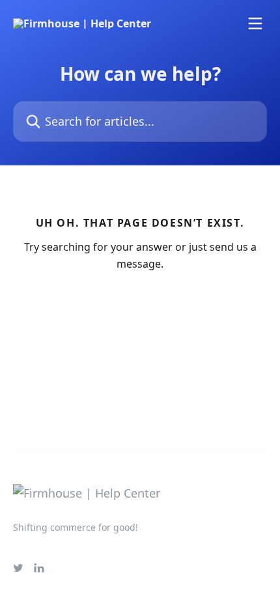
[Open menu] (255, 23)
